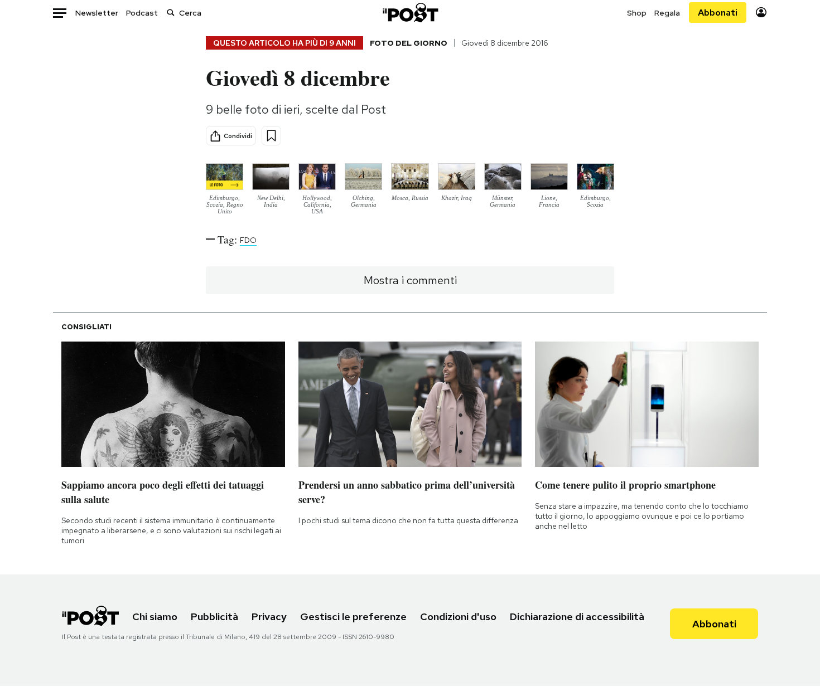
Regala (667, 13)
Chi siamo (154, 616)
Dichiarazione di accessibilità (577, 616)
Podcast (142, 13)
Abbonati (717, 12)
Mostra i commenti (410, 280)
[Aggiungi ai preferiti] (271, 135)
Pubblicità (214, 616)
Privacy (269, 616)
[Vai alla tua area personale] (761, 12)
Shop (637, 13)
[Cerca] (171, 12)
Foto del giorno (408, 43)
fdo (248, 240)
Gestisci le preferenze (353, 616)
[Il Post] (410, 12)
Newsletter (96, 13)
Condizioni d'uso (458, 616)
